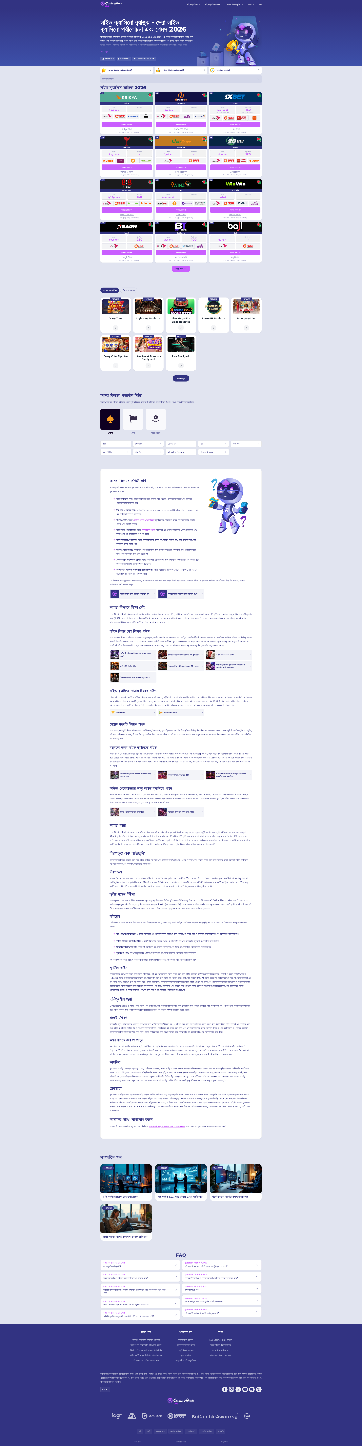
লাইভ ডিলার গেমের (148, 529)
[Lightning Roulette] (148, 315)
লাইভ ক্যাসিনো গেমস (212, 4)
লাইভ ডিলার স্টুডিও (233, 4)
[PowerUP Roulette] (213, 315)
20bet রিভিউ (235, 171)
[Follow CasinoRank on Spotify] (252, 1389)
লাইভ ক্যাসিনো (192, 4)
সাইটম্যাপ (224, 1441)
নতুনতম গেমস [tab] (130, 290)
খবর (260, 4)
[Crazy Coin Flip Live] (115, 353)
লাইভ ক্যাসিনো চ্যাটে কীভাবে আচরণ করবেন (146, 1355)
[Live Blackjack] (181, 353)
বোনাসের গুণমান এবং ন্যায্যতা (143, 520)
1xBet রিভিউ (235, 129)
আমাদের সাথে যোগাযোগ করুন (220, 1355)
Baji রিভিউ (235, 257)
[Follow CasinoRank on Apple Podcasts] (259, 1389)
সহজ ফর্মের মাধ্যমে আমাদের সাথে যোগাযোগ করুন (167, 1126)
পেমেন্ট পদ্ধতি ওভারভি (185, 1350)
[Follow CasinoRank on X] (238, 1389)
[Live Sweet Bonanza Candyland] (148, 353)
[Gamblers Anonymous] (131, 1416)
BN (103, 1389)
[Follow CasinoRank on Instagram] (231, 1389)
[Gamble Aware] (215, 1416)
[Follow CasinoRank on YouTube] (245, 1389)
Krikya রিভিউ (127, 129)
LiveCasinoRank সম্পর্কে (220, 1339)
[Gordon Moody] (177, 1416)
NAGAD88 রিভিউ (181, 129)
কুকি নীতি (137, 1441)
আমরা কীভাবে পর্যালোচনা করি (220, 1345)
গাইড (249, 4)
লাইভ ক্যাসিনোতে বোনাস (186, 1345)
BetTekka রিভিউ (180, 257)
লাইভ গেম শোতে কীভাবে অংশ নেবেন (146, 1360)
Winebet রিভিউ (126, 171)
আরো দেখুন (179, 268)
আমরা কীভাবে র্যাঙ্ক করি (220, 1350)
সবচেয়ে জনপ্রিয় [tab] (111, 290)
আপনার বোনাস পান (126, 124)
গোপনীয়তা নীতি (181, 1441)
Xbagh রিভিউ (126, 257)
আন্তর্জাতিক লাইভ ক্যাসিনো (185, 1360)
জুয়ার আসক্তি (185, 1355)
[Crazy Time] (115, 315)
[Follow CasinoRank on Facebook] (225, 1389)
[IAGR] (117, 1416)
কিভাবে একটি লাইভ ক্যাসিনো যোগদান (146, 1339)
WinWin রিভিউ (235, 214)
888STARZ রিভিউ (127, 214)
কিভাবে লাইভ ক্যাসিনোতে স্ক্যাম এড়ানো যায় (146, 1350)
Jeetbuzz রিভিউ (181, 171)
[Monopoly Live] (246, 315)
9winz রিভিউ (181, 214)
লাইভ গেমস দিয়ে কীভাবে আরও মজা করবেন (146, 1345)
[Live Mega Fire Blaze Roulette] (181, 315)
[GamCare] (152, 1416)
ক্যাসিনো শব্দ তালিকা (185, 1339)
